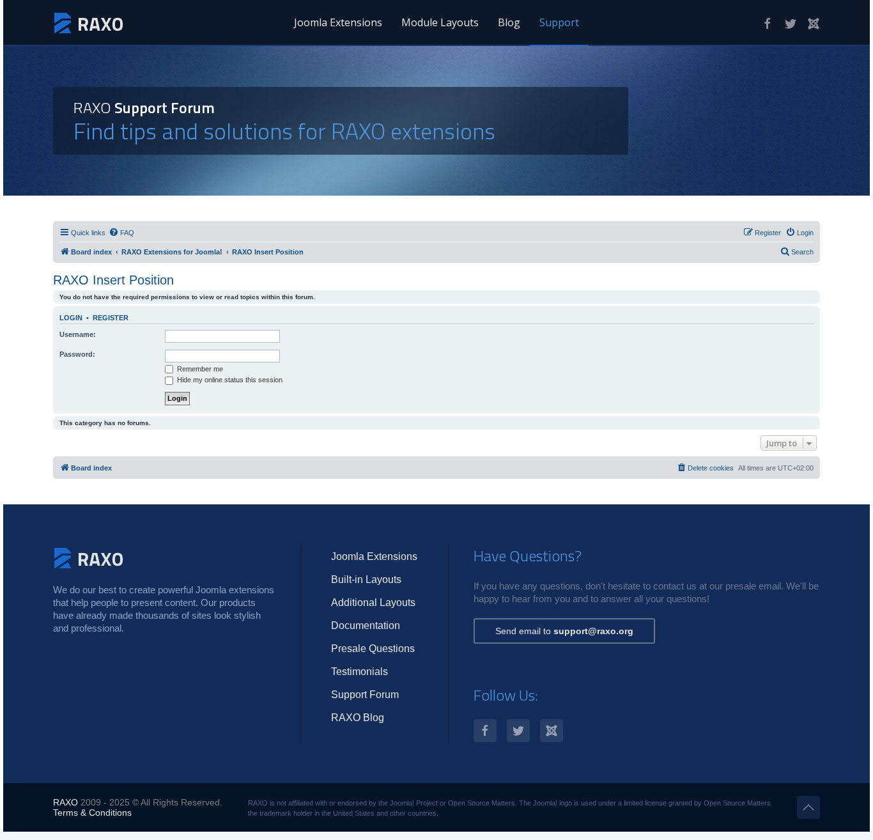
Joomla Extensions (338, 22)
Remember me (199, 369)
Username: (77, 334)
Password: (77, 354)
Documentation (365, 625)
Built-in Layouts (366, 579)
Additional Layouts (373, 602)
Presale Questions (373, 648)
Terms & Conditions (92, 812)
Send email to (564, 631)
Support (559, 22)
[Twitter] (790, 23)
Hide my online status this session (228, 380)
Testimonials (359, 671)
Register (110, 318)
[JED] (813, 23)
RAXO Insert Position (113, 280)
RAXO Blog (357, 717)
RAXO (65, 802)
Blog (509, 22)
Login (70, 318)
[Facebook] (767, 23)
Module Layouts (440, 22)
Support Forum (365, 694)
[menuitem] (121, 232)
